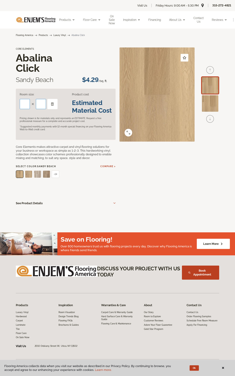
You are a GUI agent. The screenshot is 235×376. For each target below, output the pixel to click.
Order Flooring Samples (199, 316)
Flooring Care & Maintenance (116, 323)
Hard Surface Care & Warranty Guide (117, 318)
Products (43, 35)
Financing (154, 19)
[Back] (210, 70)
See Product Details (29, 203)
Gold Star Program (153, 329)
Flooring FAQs (66, 320)
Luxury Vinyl (59, 35)
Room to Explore (152, 316)
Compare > (108, 166)
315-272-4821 (221, 5)
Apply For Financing (197, 325)
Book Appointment (202, 272)
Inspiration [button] (129, 19)
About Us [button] (175, 19)
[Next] (210, 119)
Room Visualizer (67, 312)
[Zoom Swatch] (128, 132)
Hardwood (21, 316)
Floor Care (21, 333)
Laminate (20, 325)
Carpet (19, 320)
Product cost (80, 94)
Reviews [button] (217, 19)
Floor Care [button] (90, 19)
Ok (194, 368)
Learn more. (103, 370)
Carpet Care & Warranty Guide (117, 312)
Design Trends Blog (68, 316)
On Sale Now (112, 20)
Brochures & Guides (69, 325)
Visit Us (142, 5)
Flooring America (24, 35)
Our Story (149, 312)
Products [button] (65, 19)
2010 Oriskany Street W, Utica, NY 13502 (56, 346)
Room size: (27, 94)
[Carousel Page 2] (210, 103)
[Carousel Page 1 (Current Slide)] (210, 85)
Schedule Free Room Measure (202, 320)
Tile (18, 329)
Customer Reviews (153, 320)
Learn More (211, 243)
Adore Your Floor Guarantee (158, 325)
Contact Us (198, 19)
